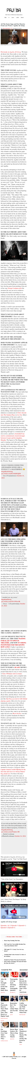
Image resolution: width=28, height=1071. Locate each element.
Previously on (11, 52)
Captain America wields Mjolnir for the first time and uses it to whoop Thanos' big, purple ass (13, 771)
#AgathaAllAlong (7, 471)
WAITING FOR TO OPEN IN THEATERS (13, 640)
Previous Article (11, 936)
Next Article (19, 936)
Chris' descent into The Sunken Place (13, 414)
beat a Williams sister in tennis (12, 674)
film (5, 17)
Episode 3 (14, 925)
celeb (17, 17)
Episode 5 (4, 927)
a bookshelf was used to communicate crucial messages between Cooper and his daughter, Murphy (13, 437)
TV (11, 28)
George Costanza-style (15, 288)
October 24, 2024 (20, 836)
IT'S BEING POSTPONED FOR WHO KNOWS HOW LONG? (13, 645)
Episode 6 (11, 927)
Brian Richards (6, 28)
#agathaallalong (6, 599)
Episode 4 (22, 925)
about (22, 17)
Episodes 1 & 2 (5, 925)
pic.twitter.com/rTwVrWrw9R (10, 601)
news (13, 17)
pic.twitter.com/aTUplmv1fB (10, 832)
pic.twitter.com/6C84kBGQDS (11, 473)
